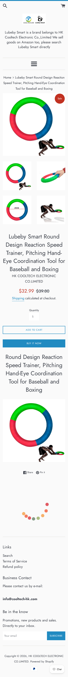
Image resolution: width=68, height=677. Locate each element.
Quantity (34, 310)
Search (8, 555)
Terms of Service (15, 561)
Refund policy (13, 566)
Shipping (18, 298)
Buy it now (34, 343)
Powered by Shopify (42, 662)
